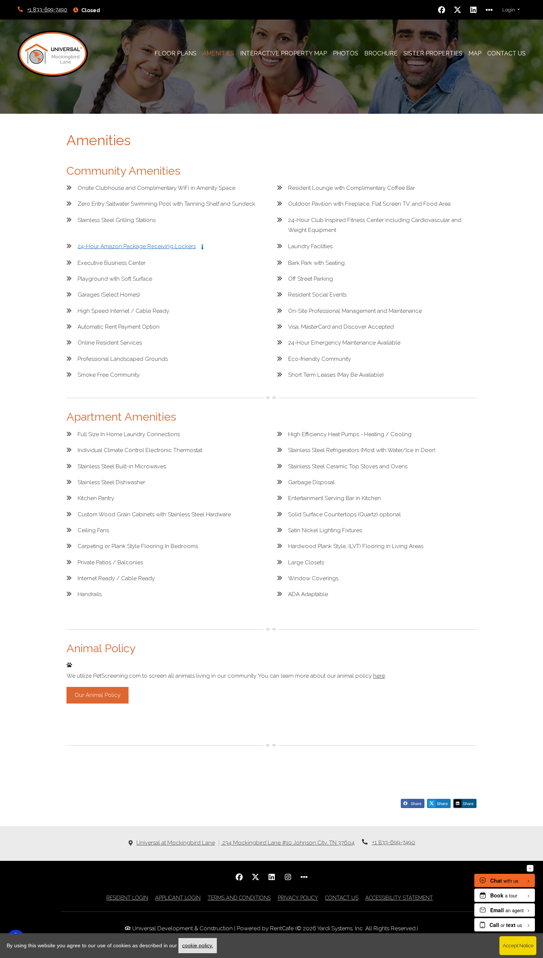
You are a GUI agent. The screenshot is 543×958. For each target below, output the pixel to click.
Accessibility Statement (399, 897)
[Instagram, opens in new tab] (287, 877)
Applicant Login (178, 897)
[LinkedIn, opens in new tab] (473, 10)
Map (474, 53)
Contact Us (506, 53)
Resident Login (127, 897)
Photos (345, 53)
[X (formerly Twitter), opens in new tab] (457, 10)
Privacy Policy (298, 897)
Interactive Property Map (283, 53)
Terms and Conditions (239, 897)
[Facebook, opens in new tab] (441, 10)
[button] (511, 10)
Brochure (380, 53)
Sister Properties (434, 53)
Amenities (218, 53)
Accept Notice (518, 945)
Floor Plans (175, 53)
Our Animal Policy (97, 695)
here (379, 676)
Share (415, 803)
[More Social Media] (489, 10)
